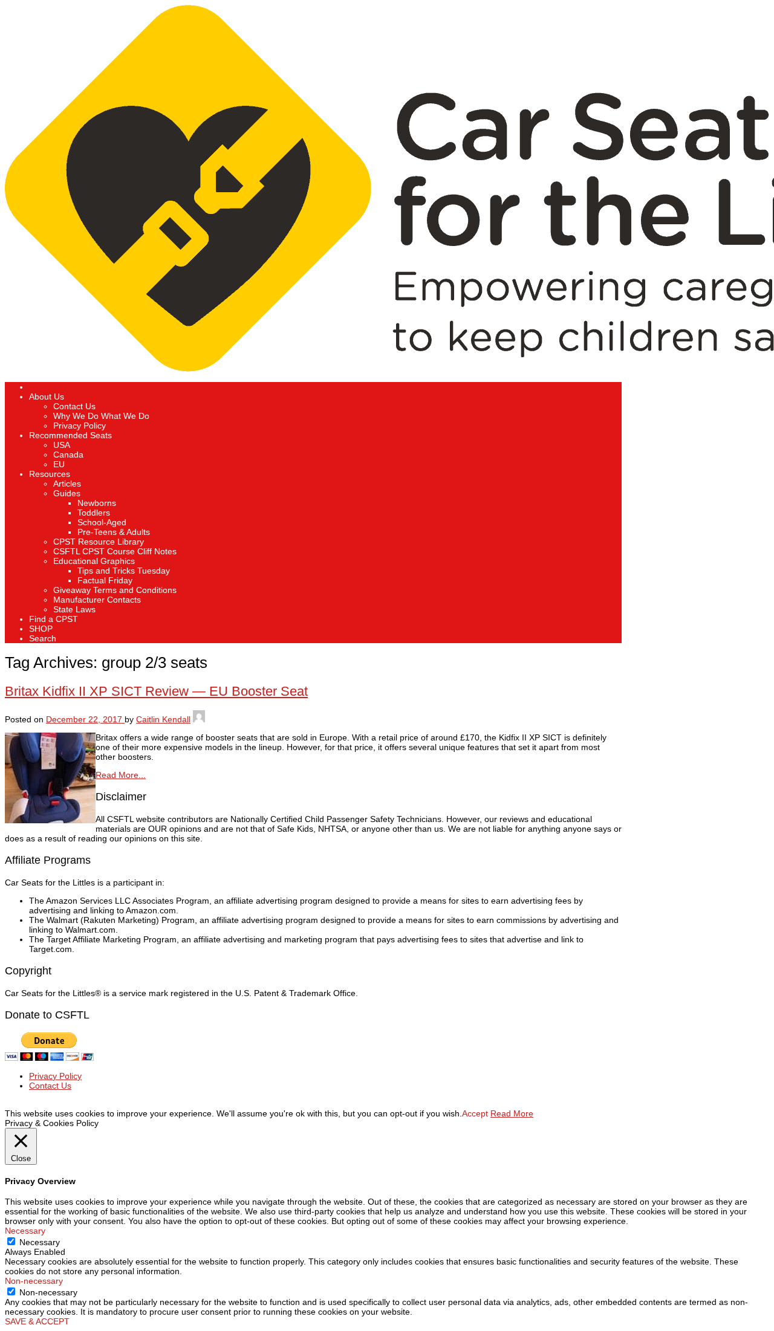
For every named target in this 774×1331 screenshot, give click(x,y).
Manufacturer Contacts (97, 599)
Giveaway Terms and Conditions (115, 590)
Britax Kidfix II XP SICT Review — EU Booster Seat (156, 691)
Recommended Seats (70, 435)
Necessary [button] (25, 1230)
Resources (49, 474)
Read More (511, 1113)
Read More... (121, 775)
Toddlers (93, 512)
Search (42, 638)
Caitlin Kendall (163, 719)
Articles (67, 483)
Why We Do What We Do (101, 416)
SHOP (41, 628)
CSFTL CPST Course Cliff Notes (115, 551)
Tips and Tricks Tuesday (123, 570)
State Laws (74, 609)
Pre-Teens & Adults (113, 532)
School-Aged (101, 522)
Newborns (96, 503)
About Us (46, 396)
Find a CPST (53, 619)
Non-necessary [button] (34, 1281)
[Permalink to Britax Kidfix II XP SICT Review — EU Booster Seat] (50, 820)
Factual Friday (104, 580)
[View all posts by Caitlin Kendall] (199, 719)
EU (59, 464)
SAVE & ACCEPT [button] (37, 1321)
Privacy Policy (79, 425)
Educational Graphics (94, 561)
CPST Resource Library (98, 541)
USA (61, 445)
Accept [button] (475, 1113)
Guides (66, 493)
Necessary (39, 1242)
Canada (68, 454)
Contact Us (74, 406)
